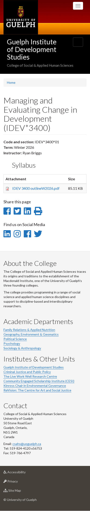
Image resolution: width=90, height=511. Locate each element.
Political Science (15, 339)
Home (11, 82)
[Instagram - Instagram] (17, 234)
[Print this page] (38, 211)
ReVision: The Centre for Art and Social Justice (37, 390)
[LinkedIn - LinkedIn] (7, 234)
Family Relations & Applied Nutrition (29, 330)
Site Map (22, 491)
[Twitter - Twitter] (38, 234)
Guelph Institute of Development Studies (32, 49)
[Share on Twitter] (17, 211)
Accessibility (23, 473)
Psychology (11, 343)
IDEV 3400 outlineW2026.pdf (36, 188)
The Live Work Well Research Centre (30, 376)
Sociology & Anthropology (22, 348)
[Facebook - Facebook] (27, 234)
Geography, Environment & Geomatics (31, 334)
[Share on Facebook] (7, 211)
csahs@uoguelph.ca (26, 444)
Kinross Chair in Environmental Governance (34, 386)
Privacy (19, 482)
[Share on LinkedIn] (27, 211)
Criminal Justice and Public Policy (27, 372)
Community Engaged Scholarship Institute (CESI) (38, 381)
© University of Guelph (20, 500)
